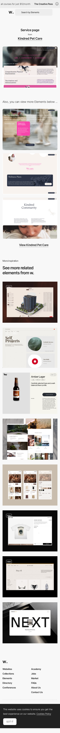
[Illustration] (30, 218)
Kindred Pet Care (30, 38)
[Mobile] (30, 173)
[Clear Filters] (30, 485)
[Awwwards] (11, 12)
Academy (36, 669)
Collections (8, 673)
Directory (7, 683)
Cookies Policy (43, 714)
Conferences (9, 687)
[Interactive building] (30, 302)
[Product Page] (30, 393)
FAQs (33, 683)
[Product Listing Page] (30, 576)
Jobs (33, 673)
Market (34, 678)
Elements (7, 678)
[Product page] (30, 622)
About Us (36, 687)
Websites (7, 669)
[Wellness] (30, 439)
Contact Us (37, 692)
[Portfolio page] (30, 348)
